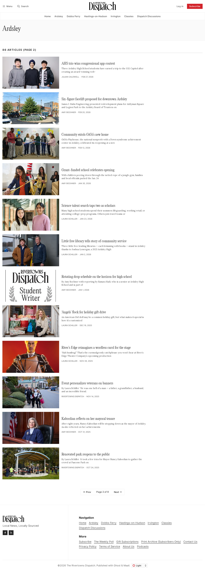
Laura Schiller (69, 219)
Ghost (117, 565)
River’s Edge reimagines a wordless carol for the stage (96, 348)
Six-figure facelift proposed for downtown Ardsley (94, 99)
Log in (180, 6)
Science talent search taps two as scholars (88, 206)
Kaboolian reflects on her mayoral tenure (88, 419)
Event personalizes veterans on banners (87, 383)
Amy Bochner (69, 112)
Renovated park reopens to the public (86, 454)
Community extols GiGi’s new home (85, 135)
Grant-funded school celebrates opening (88, 170)
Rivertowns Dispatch (73, 396)
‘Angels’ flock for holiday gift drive (84, 312)
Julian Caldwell (70, 77)
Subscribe (194, 6)
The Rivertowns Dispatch (81, 565)
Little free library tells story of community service (94, 241)
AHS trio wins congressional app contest (88, 64)
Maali (127, 565)
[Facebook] (5, 532)
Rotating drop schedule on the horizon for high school (97, 277)
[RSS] (11, 532)
